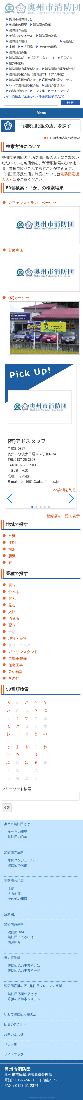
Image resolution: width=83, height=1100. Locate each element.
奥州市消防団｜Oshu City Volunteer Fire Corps (41, 8)
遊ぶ (12, 598)
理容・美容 (17, 638)
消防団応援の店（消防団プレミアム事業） (37, 74)
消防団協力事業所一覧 (60, 69)
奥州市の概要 (18, 24)
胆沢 (12, 556)
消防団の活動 (18, 30)
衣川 (12, 563)
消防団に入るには (42, 57)
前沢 (12, 549)
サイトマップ (60, 91)
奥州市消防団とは (21, 19)
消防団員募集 (18, 52)
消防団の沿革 (42, 24)
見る (12, 605)
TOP (46, 138)
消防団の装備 (48, 35)
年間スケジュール (21, 35)
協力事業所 (16, 63)
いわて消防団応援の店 (24, 85)
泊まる (13, 618)
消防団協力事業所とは (24, 69)
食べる (13, 592)
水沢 (12, 536)
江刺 (12, 543)
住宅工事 (15, 665)
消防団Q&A (16, 57)
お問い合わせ (18, 91)
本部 (12, 46)
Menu (41, 113)
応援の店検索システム (57, 80)
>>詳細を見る (64, 490)
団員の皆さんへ (55, 85)
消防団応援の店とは (22, 80)
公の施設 (15, 672)
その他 (13, 678)
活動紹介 (69, 41)
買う (12, 585)
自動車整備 (17, 658)
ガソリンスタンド (23, 652)
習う (12, 625)
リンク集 (39, 91)
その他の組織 (48, 46)
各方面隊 (27, 46)
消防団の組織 (18, 41)
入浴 (12, 612)
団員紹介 (66, 57)
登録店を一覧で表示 (63, 516)
